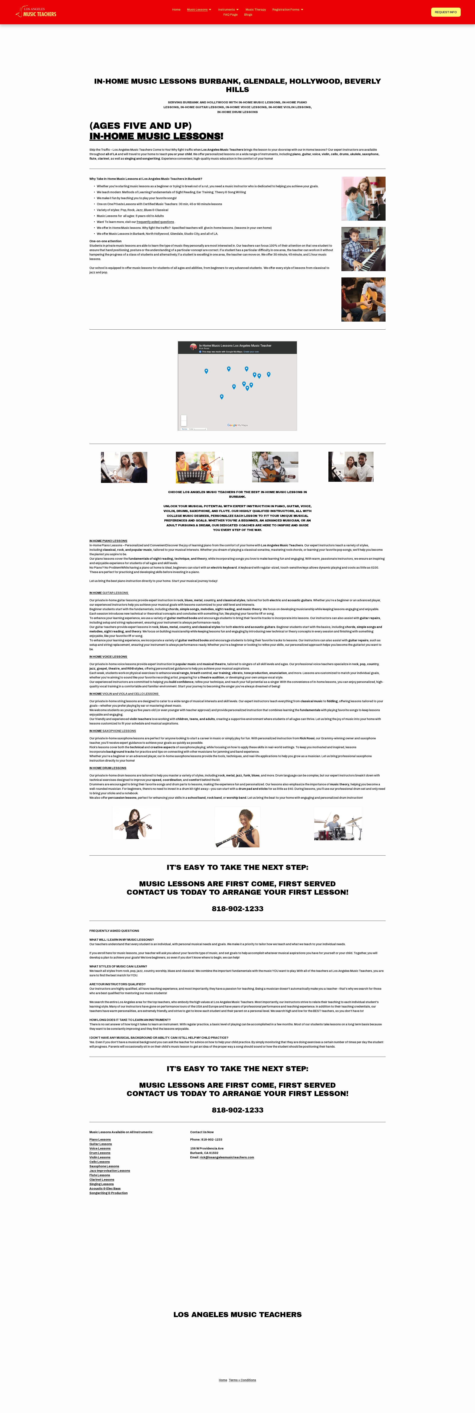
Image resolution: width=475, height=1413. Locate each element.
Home (176, 9)
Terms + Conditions (242, 1380)
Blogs (248, 14)
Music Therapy (256, 9)
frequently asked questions (155, 221)
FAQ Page (230, 14)
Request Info (446, 12)
